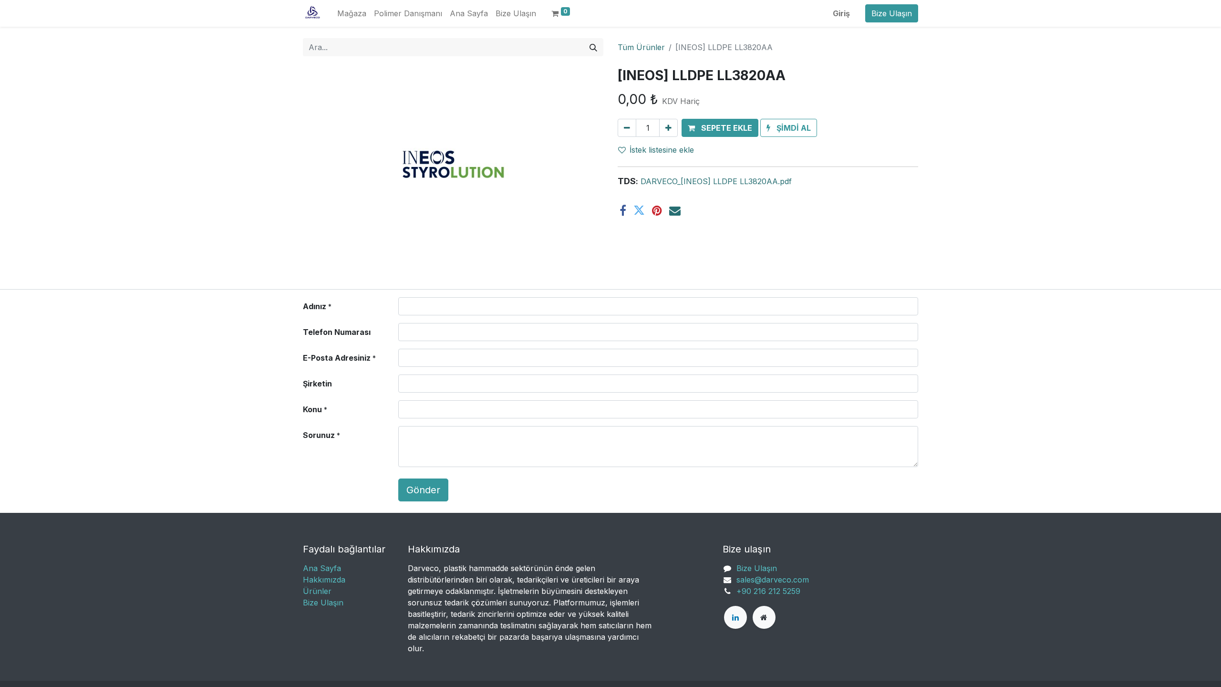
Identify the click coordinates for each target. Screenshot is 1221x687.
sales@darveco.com (772, 579)
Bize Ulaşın (891, 13)
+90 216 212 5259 (768, 591)
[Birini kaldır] (627, 128)
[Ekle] (668, 128)
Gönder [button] (423, 490)
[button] (720, 128)
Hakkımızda (324, 579)
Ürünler (317, 591)
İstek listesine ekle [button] (662, 150)
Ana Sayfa (322, 568)
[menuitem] (351, 13)
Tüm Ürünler (641, 47)
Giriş (841, 13)
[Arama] (593, 47)
